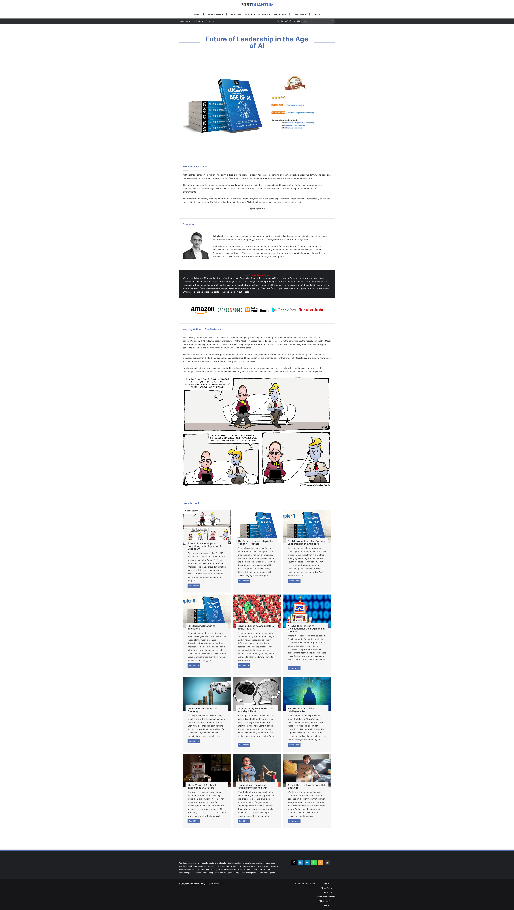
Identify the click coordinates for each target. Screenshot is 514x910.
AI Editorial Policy (326, 901)
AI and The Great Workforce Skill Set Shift (306, 786)
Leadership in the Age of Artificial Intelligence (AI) (252, 786)
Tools (316, 14)
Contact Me (211, 21)
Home (196, 14)
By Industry (279, 14)
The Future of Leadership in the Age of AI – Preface (256, 542)
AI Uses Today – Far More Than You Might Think (255, 710)
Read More (194, 585)
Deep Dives (299, 14)
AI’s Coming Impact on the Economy (203, 710)
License (326, 905)
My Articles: (235, 14)
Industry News (214, 14)
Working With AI (197, 341)
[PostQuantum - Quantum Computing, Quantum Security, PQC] (257, 5)
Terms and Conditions (326, 897)
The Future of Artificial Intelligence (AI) (301, 710)
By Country (263, 14)
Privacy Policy (326, 888)
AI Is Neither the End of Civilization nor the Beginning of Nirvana (306, 629)
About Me (184, 21)
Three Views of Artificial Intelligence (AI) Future (202, 786)
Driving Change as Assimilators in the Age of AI (256, 627)
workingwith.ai (315, 371)
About (326, 884)
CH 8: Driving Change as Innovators (201, 627)
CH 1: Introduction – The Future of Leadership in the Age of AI (307, 542)
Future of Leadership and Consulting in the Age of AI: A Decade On (204, 546)
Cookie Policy (326, 892)
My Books (197, 21)
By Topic (249, 14)
